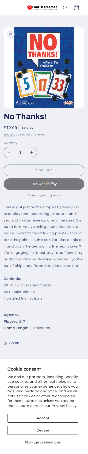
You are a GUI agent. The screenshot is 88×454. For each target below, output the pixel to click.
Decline (43, 430)
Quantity (10, 143)
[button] (9, 7)
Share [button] (14, 343)
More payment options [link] (44, 195)
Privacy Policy (64, 406)
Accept (43, 418)
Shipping (9, 134)
